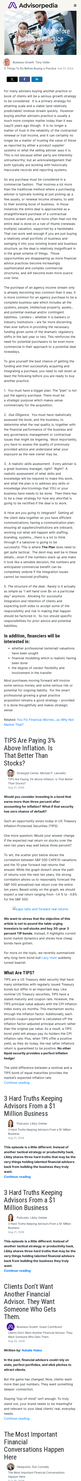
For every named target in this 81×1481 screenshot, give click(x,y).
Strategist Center (28, 773)
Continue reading (16, 1083)
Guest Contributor (50, 1326)
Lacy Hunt (49, 958)
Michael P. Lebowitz (53, 773)
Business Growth (23, 62)
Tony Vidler (42, 62)
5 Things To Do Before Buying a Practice (30, 68)
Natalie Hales (32, 1350)
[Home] (33, 5)
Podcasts (23, 1123)
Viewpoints (24, 1466)
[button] (12, 79)
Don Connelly (40, 1466)
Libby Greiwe (38, 1123)
